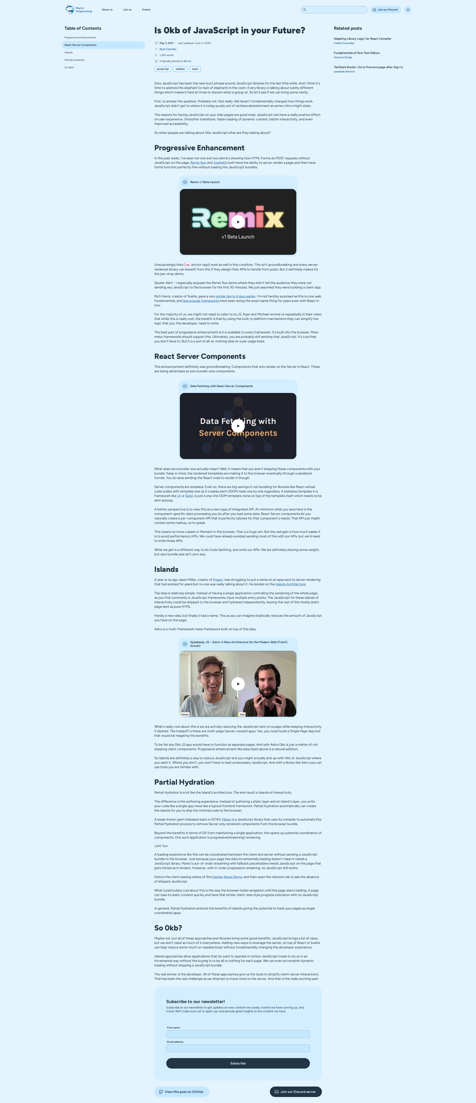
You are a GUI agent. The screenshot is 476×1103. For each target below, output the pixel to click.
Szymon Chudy (343, 57)
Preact (218, 580)
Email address (175, 1041)
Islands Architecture (291, 584)
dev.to (187, 61)
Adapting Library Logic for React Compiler (362, 38)
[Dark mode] (408, 9)
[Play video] (238, 222)
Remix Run (198, 163)
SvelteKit (220, 163)
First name (173, 1027)
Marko (226, 819)
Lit (179, 496)
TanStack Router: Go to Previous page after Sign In (368, 67)
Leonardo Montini (344, 71)
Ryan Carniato (168, 49)
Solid (189, 496)
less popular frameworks (201, 301)
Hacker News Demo (227, 877)
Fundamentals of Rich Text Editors (357, 53)
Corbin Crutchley (344, 43)
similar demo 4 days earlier (235, 296)
